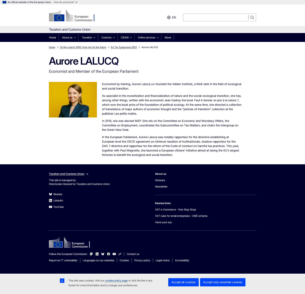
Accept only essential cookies (222, 282)
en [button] (174, 17)
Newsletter (161, 186)
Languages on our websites (98, 260)
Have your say (163, 222)
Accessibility (182, 260)
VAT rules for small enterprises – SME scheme (181, 215)
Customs (106, 37)
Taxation (87, 37)
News (168, 37)
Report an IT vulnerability (63, 260)
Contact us (133, 254)
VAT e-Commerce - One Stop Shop (175, 209)
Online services (146, 37)
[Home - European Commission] (74, 16)
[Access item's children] (75, 37)
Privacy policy (142, 260)
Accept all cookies (183, 282)
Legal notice (163, 260)
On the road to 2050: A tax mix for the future (83, 47)
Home (52, 37)
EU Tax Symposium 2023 (124, 47)
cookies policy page (116, 280)
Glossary (160, 180)
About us (67, 37)
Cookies (124, 260)
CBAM (125, 37)
